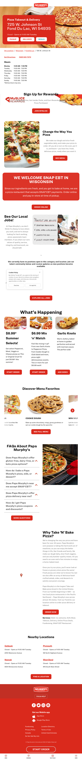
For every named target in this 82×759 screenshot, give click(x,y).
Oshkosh (9, 646)
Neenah (8, 660)
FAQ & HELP (41, 696)
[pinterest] (48, 707)
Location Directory (48, 726)
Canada (28, 733)
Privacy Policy (30, 730)
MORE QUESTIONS (22, 518)
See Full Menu (41, 432)
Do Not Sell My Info (32, 736)
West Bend (48, 660)
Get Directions (9, 57)
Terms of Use (46, 730)
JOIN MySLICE (41, 111)
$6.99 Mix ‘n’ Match (39, 335)
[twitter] (39, 707)
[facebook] (34, 707)
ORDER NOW (50, 612)
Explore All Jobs (41, 298)
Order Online (41, 207)
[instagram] (43, 707)
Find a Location (41, 677)
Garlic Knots (66, 333)
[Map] (21, 577)
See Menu (60, 158)
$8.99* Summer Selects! (12, 338)
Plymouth (47, 646)
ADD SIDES (63, 372)
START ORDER (13, 372)
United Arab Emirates (49, 733)
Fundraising (29, 726)
